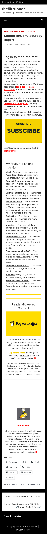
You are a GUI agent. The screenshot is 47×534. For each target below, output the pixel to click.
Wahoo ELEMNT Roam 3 (17, 280)
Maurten (10, 225)
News (7, 31)
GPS (20, 484)
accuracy (13, 484)
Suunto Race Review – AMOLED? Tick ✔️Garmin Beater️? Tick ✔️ (22, 505)
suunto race (35, 484)
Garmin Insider (12, 516)
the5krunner (13, 9)
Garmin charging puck (17, 193)
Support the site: (17, 352)
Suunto (26, 484)
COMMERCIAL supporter (16, 103)
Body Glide (11, 216)
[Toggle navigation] (5, 20)
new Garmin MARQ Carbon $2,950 (23, 496)
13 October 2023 (11, 44)
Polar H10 (10, 274)
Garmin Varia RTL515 (16, 236)
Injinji (8, 172)
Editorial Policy (12, 369)
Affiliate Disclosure (30, 369)
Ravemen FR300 (14, 201)
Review (14, 31)
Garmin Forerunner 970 (17, 265)
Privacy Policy (23, 530)
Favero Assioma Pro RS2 (18, 251)
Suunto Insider (27, 31)
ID (36, 452)
